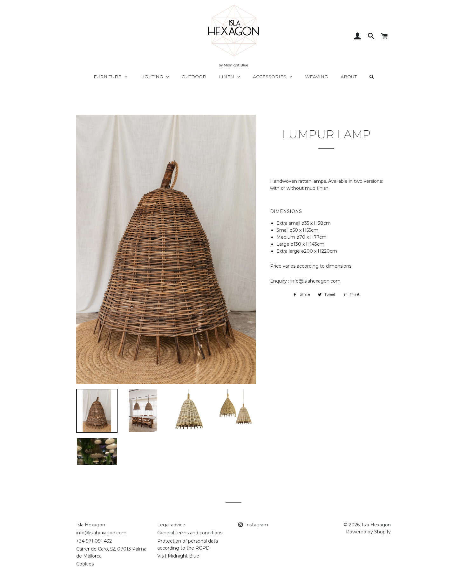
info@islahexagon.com (315, 281)
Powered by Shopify (368, 532)
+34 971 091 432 (94, 541)
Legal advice (171, 525)
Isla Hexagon (90, 525)
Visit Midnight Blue (178, 556)
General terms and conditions (189, 533)
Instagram (256, 525)
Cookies (85, 564)
